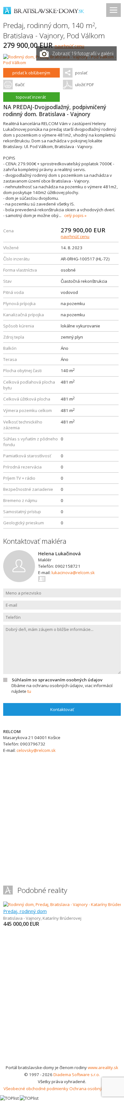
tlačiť (19, 84)
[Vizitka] (42, 579)
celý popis (74, 215)
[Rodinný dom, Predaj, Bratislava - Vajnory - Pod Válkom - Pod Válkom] (62, 62)
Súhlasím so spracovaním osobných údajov (57, 680)
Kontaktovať (62, 709)
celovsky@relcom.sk (36, 750)
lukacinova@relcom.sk (73, 572)
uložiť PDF (84, 84)
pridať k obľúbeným (31, 73)
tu (29, 691)
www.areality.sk (103, 1067)
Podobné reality (42, 890)
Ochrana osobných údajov (95, 1088)
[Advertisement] (62, 998)
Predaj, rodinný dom (25, 911)
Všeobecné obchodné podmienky (35, 1088)
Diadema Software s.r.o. (76, 1074)
